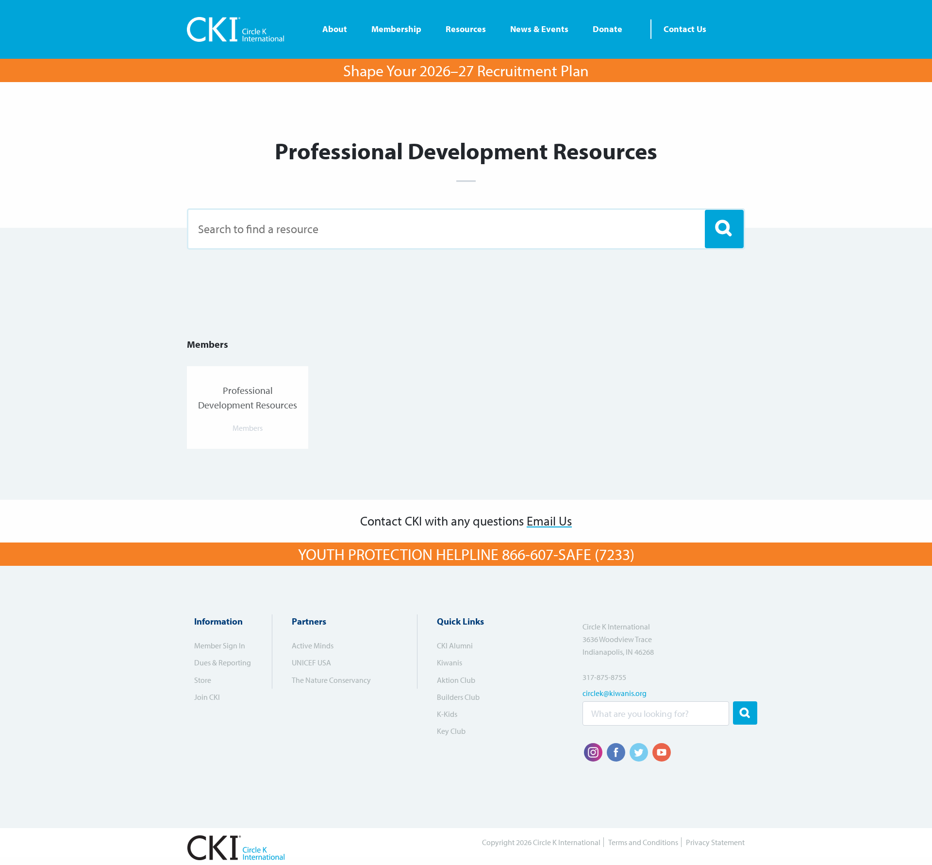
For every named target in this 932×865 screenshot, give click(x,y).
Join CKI (207, 697)
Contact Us (685, 28)
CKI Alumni (455, 645)
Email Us (549, 521)
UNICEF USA (311, 662)
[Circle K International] (239, 29)
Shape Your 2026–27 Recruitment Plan (466, 70)
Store (202, 680)
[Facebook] (616, 752)
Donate (607, 28)
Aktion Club (456, 680)
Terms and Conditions (643, 842)
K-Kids (447, 714)
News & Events (539, 28)
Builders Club (458, 697)
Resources (466, 28)
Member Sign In (219, 645)
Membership (396, 28)
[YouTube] (661, 752)
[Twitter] (639, 752)
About (334, 28)
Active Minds (312, 645)
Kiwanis (449, 662)
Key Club (451, 731)
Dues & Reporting (222, 662)
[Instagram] (593, 752)
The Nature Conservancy (331, 680)
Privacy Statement (715, 842)
